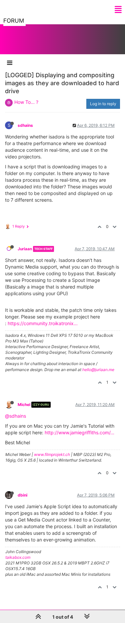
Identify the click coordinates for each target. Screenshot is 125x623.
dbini (22, 495)
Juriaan (25, 248)
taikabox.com (17, 557)
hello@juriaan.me (98, 369)
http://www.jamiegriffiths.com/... (79, 432)
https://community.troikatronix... (43, 323)
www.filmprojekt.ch (52, 454)
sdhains (25, 125)
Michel (24, 404)
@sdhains (15, 416)
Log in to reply (103, 103)
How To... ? (26, 102)
